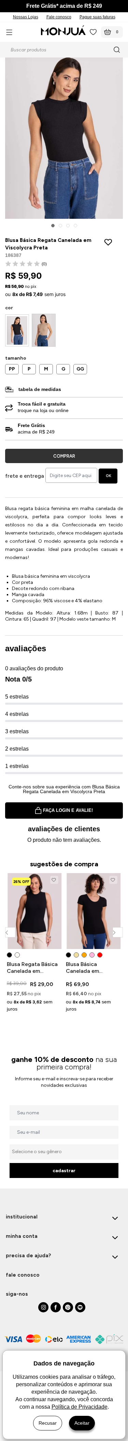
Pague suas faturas (97, 17)
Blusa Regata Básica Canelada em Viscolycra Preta (32, 968)
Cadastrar (64, 1171)
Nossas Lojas (25, 17)
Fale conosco (58, 17)
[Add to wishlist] (109, 242)
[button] (53, 225)
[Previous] (10, 932)
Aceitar (81, 1423)
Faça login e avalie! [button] (68, 810)
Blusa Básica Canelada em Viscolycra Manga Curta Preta (88, 968)
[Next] (118, 932)
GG (80, 369)
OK (108, 476)
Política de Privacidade (80, 1407)
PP (12, 369)
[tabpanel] (34, 943)
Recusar (48, 1423)
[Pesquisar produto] (118, 49)
